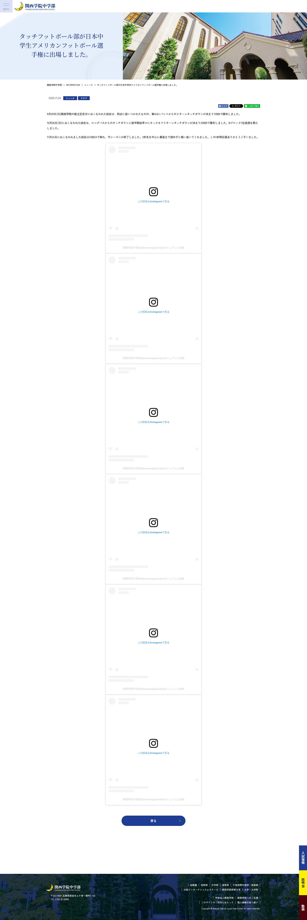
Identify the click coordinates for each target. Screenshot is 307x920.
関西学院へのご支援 (247, 897)
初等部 (204, 885)
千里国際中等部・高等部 (245, 885)
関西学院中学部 (54, 84)
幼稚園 (193, 885)
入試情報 (303, 857)
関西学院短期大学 (231, 889)
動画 (303, 907)
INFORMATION (73, 84)
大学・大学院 (251, 889)
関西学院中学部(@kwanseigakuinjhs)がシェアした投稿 (153, 247)
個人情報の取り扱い (247, 902)
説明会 (303, 883)
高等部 (225, 885)
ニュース (88, 84)
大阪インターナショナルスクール (201, 889)
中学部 (214, 885)
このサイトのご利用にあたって (217, 902)
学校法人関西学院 (224, 897)
